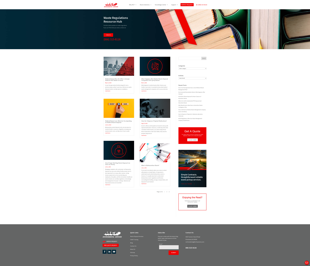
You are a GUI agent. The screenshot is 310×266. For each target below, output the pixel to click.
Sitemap (132, 252)
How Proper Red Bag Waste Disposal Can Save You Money (117, 163)
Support (173, 5)
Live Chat (307, 263)
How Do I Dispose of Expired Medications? (154, 121)
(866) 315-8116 (202, 5)
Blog (131, 243)
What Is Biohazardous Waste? (150, 165)
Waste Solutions (145, 5)
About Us (132, 249)
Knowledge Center (160, 5)
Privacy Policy (134, 255)
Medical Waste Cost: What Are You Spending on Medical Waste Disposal (118, 121)
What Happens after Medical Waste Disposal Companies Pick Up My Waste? (154, 79)
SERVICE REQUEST (111, 241)
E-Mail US (108, 35)
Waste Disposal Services (136, 236)
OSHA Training (134, 239)
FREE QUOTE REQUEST (110, 245)
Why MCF (132, 5)
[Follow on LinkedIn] (109, 252)
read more (107, 91)
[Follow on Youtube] (114, 252)
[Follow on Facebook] (105, 252)
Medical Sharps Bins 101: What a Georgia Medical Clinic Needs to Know (117, 79)
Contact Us (133, 246)
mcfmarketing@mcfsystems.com (195, 242)
